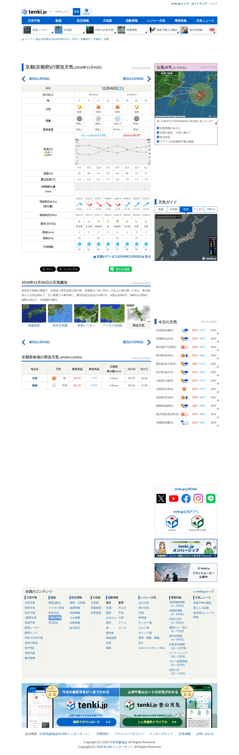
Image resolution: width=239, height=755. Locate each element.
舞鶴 (34, 385)
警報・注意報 (77, 602)
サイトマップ (199, 3)
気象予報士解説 (202, 602)
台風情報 (75, 622)
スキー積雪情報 (178, 663)
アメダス (198, 209)
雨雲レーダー (32, 627)
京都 (34, 378)
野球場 (142, 617)
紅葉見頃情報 (177, 646)
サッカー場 (145, 622)
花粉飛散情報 (177, 604)
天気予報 (34, 20)
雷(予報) (29, 647)
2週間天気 (31, 617)
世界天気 (30, 607)
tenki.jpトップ (180, 3)
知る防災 (165, 137)
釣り (141, 642)
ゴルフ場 (144, 627)
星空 (108, 622)
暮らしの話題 (201, 607)
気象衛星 (96, 607)
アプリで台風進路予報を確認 (177, 141)
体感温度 (111, 637)
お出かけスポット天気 (152, 647)
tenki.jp (35, 12)
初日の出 (177, 671)
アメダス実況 (56, 607)
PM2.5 (211, 209)
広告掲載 (185, 733)
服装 (108, 612)
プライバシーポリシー (129, 733)
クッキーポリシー (161, 733)
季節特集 (181, 20)
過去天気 (55, 617)
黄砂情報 (30, 657)
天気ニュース (205, 20)
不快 (121, 612)
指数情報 (132, 20)
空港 (141, 612)
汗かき (122, 607)
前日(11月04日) (39, 78)
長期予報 (30, 622)
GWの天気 (176, 620)
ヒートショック (178, 654)
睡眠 (108, 647)
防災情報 (83, 20)
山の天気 (144, 602)
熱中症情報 (176, 637)
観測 (58, 20)
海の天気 (144, 607)
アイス (122, 622)
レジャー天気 (156, 20)
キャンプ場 (145, 632)
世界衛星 (96, 612)
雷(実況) (53, 622)
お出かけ (111, 617)
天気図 (107, 20)
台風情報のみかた (170, 128)
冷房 (121, 617)
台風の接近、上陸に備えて (175, 132)
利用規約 (103, 733)
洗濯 (108, 607)
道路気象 (30, 652)
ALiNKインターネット (73, 733)
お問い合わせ (205, 733)
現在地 (86, 14)
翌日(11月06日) (133, 78)
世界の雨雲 (31, 642)
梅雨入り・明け (178, 629)
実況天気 (54, 612)
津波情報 (75, 612)
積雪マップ (31, 632)
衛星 (161, 209)
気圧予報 (30, 612)
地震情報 (75, 607)
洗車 (108, 642)
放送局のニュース (203, 612)
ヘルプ (213, 3)
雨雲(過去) (55, 602)
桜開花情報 (176, 612)
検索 (76, 11)
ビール (122, 627)
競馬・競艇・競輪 (149, 637)
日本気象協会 (49, 733)
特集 (195, 617)
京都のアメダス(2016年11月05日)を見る (124, 256)
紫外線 (110, 632)
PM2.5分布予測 (34, 637)
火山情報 (75, 617)
